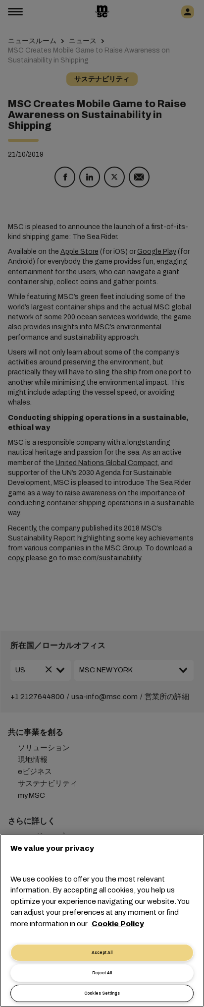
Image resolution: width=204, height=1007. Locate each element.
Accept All (102, 952)
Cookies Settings (102, 993)
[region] (102, 920)
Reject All (102, 973)
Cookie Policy (118, 924)
